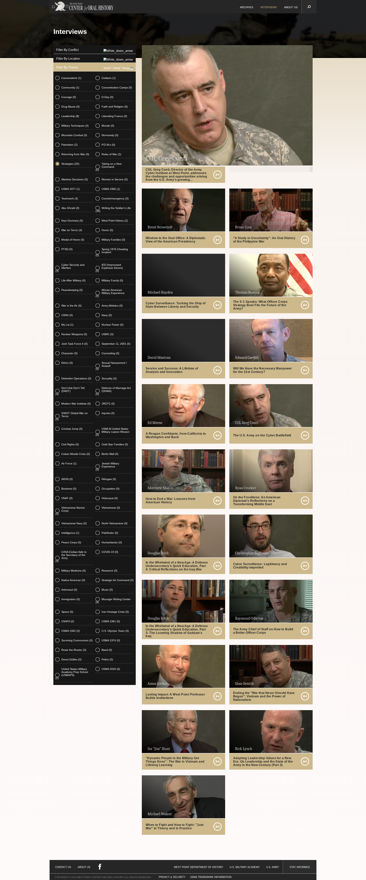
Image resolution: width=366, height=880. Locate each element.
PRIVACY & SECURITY (172, 877)
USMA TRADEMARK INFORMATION (210, 877)
